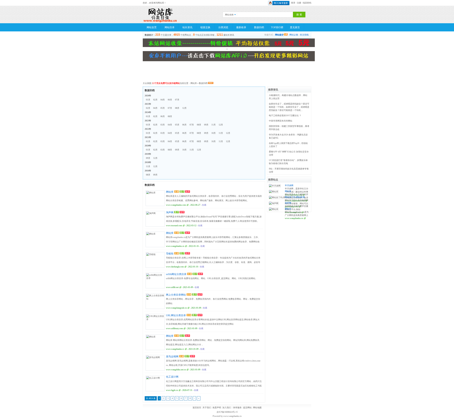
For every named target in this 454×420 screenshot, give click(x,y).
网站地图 (257, 407)
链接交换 (205, 27)
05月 (162, 108)
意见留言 (295, 27)
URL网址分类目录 (176, 315)
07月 (177, 99)
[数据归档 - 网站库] (160, 14)
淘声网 (169, 212)
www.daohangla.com (175, 266)
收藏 (204, 205)
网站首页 (152, 27)
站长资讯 (187, 27)
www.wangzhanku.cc (175, 349)
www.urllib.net (172, 287)
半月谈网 (289, 185)
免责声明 (216, 407)
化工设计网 (172, 376)
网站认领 (293, 35)
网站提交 (279, 35)
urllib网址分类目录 (176, 274)
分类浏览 (223, 27)
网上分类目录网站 (176, 294)
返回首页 (197, 407)
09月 (206, 124)
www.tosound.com (174, 225)
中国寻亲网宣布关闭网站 (280, 121)
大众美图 (147, 83)
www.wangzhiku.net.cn (176, 369)
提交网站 (247, 407)
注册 (299, 3)
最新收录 (241, 27)
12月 (184, 108)
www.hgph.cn (172, 390)
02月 (155, 99)
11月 (213, 124)
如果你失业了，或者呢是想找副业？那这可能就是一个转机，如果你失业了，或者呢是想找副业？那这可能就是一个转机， (289, 107)
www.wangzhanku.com (176, 205)
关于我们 (207, 407)
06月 (170, 99)
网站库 (193, 83)
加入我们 (226, 407)
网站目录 (170, 27)
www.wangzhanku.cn (175, 246)
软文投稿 (304, 35)
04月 (162, 99)
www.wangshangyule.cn (176, 308)
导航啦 (169, 253)
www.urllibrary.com (174, 328)
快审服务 (237, 407)
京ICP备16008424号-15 (227, 412)
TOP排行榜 (277, 27)
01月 (148, 99)
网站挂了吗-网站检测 (295, 197)
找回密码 (307, 3)
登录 (293, 3)
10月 (213, 133)
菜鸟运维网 (172, 356)
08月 (177, 108)
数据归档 (259, 27)
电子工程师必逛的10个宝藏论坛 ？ (285, 115)
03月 (162, 124)
